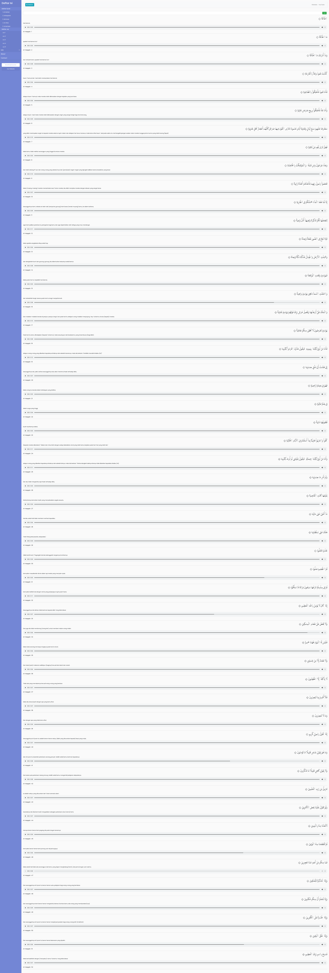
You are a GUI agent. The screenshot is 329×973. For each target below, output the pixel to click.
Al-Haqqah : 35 (28, 655)
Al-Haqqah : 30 (28, 564)
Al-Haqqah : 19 (28, 362)
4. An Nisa (6, 23)
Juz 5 (4, 47)
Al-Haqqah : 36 (28, 674)
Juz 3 (4, 40)
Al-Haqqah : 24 (28, 453)
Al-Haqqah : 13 (28, 252)
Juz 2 (4, 36)
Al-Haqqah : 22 (28, 417)
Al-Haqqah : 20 (28, 380)
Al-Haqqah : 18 (28, 343)
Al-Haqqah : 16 (28, 307)
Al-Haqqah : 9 (27, 178)
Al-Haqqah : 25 (28, 472)
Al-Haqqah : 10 (28, 197)
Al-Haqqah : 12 (28, 233)
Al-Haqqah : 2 (27, 50)
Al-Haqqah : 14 (28, 270)
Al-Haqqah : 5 (27, 105)
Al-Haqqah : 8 (27, 160)
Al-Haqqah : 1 (27, 32)
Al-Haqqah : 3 (27, 68)
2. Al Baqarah (7, 15)
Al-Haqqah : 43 (28, 802)
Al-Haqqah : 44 (28, 820)
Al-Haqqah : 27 (28, 509)
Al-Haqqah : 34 (28, 637)
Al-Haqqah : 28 (28, 527)
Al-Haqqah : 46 (28, 857)
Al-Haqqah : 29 (28, 545)
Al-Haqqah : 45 (28, 839)
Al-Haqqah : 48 (28, 894)
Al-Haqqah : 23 (28, 435)
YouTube (321, 5)
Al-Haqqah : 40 (28, 747)
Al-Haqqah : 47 (28, 875)
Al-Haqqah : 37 (28, 692)
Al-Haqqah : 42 (28, 784)
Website (314, 5)
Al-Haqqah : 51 (28, 949)
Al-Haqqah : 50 (28, 930)
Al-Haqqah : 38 (28, 710)
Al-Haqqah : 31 (28, 582)
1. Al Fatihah (6, 12)
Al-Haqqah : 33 (28, 619)
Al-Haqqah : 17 (28, 325)
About (3, 54)
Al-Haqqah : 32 (28, 600)
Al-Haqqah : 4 (27, 87)
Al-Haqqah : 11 (27, 215)
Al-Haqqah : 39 (28, 729)
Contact (4, 58)
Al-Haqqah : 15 (28, 288)
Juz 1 (4, 32)
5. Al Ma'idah (6, 26)
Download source (10, 65)
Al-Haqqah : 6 (27, 123)
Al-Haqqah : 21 (28, 398)
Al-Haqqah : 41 (28, 765)
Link (2, 50)
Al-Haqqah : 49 (28, 912)
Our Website (11, 69)
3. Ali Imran (6, 19)
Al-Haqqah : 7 (27, 142)
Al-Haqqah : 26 (28, 490)
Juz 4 (4, 43)
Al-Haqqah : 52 (28, 967)
